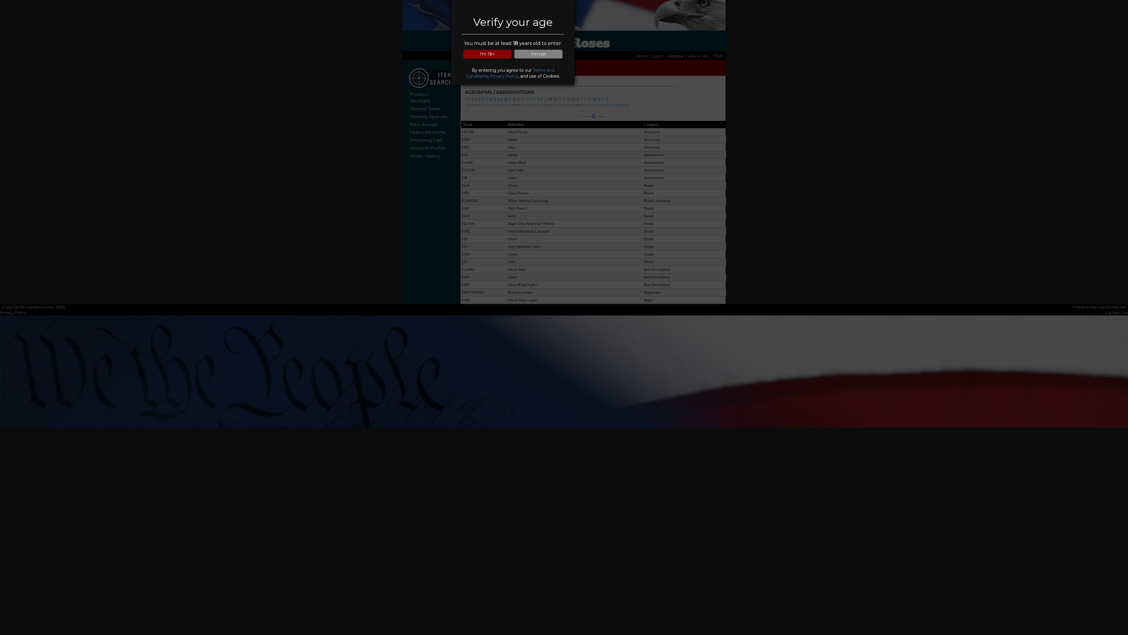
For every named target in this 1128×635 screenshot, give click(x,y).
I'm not (538, 54)
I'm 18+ (487, 54)
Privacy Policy (504, 76)
